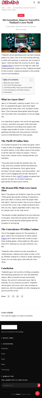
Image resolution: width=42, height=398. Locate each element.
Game (9, 8)
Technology (5, 369)
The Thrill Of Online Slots (12, 85)
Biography (4, 348)
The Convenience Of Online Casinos (16, 90)
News (3, 364)
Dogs (3, 359)
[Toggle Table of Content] (30, 80)
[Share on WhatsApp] (22, 296)
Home (3, 8)
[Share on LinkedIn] (17, 296)
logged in (14, 316)
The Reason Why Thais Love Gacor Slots (18, 87)
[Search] (34, 2)
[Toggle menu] (39, 2)
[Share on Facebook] (13, 296)
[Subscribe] (39, 385)
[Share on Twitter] (8, 296)
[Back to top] (37, 393)
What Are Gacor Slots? (11, 83)
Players (4, 238)
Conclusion (8, 92)
